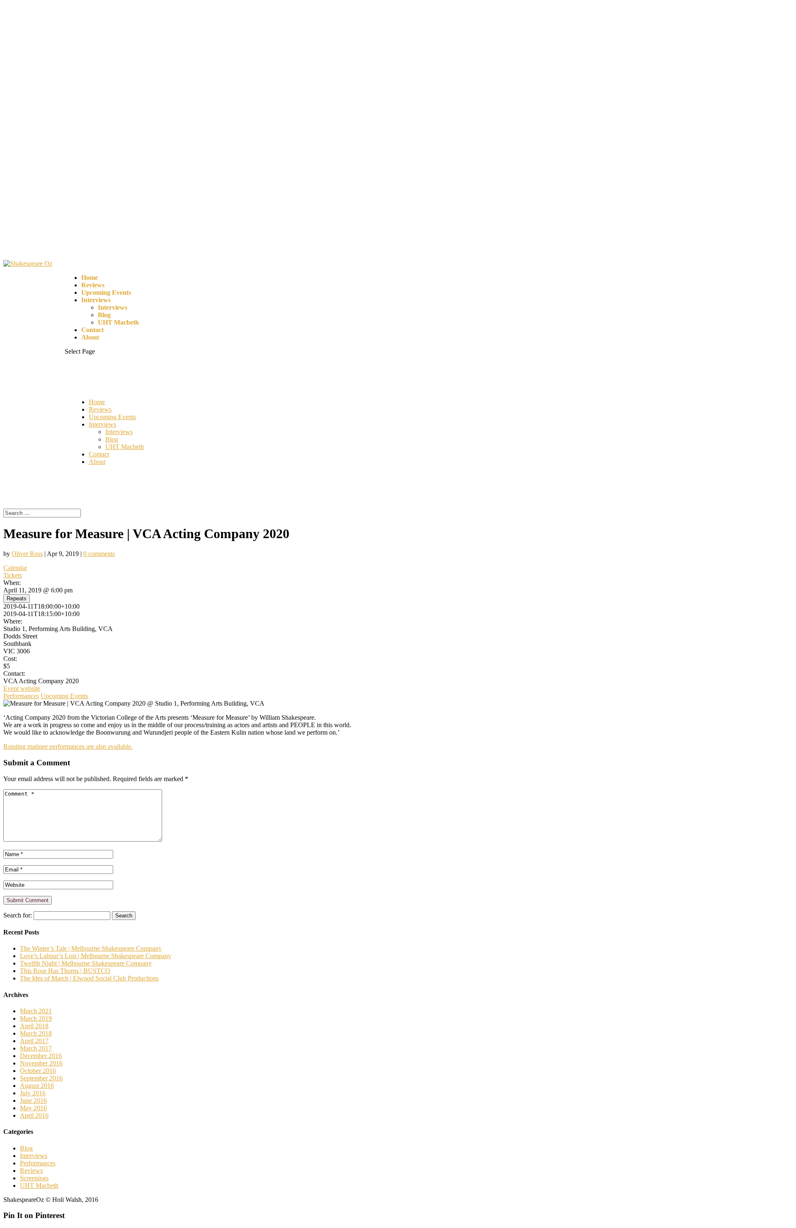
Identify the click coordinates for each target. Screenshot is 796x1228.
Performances (21, 695)
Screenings (34, 1178)
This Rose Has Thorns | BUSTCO (65, 970)
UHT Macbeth (118, 322)
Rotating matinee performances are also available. (68, 746)
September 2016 (41, 1078)
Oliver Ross (27, 553)
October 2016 (38, 1070)
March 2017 (36, 1048)
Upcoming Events (106, 292)
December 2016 (41, 1055)
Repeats (17, 598)
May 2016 (33, 1108)
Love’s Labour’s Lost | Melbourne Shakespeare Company (95, 955)
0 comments (99, 553)
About (90, 337)
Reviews (92, 285)
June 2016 (33, 1100)
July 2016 (33, 1093)
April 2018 (34, 1025)
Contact (92, 329)
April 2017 (34, 1040)
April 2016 (34, 1115)
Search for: (17, 915)
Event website (21, 688)
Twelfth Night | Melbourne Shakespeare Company (86, 963)
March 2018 (36, 1033)
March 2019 (36, 1018)
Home (89, 277)
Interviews (96, 299)
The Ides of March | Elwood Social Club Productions (89, 978)
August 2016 (37, 1085)
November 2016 (41, 1063)
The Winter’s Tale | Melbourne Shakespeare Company (91, 948)
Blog (104, 314)
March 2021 (36, 1010)
